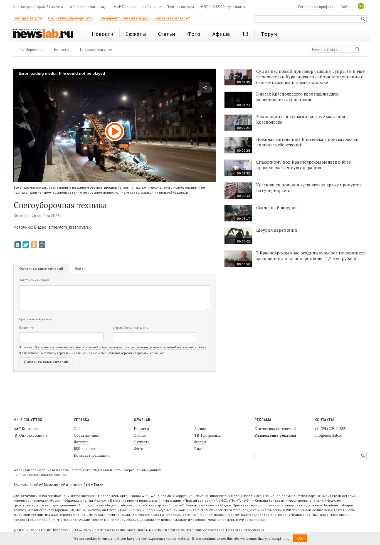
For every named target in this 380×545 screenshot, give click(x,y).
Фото (138, 448)
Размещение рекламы (275, 435)
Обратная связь (87, 435)
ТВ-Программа (207, 435)
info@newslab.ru (328, 435)
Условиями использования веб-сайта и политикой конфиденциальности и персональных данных (97, 347)
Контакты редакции (92, 455)
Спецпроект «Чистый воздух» (124, 18)
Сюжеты (141, 441)
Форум (200, 441)
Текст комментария (34, 280)
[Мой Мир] (42, 244)
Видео (200, 448)
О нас (78, 428)
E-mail (131, 327)
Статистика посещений (275, 428)
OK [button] (300, 538)
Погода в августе (27, 18)
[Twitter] (26, 244)
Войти (346, 6)
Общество (22, 215)
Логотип (81, 441)
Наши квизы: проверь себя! (70, 18)
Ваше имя (26, 327)
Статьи (140, 435)
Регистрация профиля (316, 6)
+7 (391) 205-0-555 (330, 428)
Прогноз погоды (180, 6)
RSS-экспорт (85, 448)
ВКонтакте (28, 428)
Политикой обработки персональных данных (135, 353)
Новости (141, 428)
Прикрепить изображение (35, 319)
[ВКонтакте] (17, 244)
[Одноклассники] (34, 244)
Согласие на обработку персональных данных (57, 353)
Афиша (200, 428)
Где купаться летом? (172, 18)
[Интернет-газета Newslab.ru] (45, 34)
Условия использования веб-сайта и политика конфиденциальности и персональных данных (87, 470)
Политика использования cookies (39, 474)
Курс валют (236, 6)
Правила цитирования (245, 530)
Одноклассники (32, 435)
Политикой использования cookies (184, 347)
